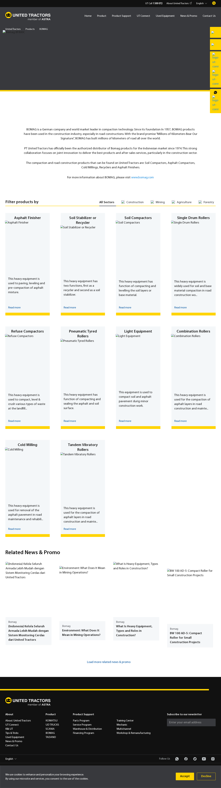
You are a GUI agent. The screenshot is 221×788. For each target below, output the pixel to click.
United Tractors (13, 29)
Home (88, 16)
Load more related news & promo (109, 662)
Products (30, 29)
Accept (185, 776)
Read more (14, 307)
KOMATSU (51, 720)
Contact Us (209, 16)
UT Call (153, 3)
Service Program (82, 724)
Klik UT (9, 729)
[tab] (107, 202)
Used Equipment (165, 16)
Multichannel (124, 729)
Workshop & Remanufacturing (134, 733)
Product (101, 16)
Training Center (125, 720)
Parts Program (81, 720)
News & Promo (188, 16)
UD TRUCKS (52, 724)
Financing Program (83, 733)
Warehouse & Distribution (87, 729)
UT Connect (143, 16)
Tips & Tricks (11, 733)
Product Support (121, 16)
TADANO (51, 737)
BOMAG (50, 733)
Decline (206, 776)
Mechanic (122, 724)
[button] (202, 3)
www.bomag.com (142, 177)
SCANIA (50, 729)
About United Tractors (177, 3)
